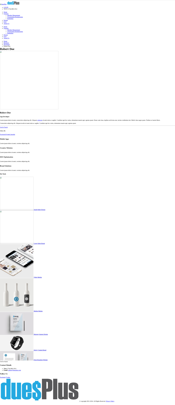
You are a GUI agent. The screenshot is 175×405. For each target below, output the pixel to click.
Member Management (13, 15)
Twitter (8, 134)
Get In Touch (4, 127)
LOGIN (6, 7)
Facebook (3, 134)
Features (6, 13)
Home (5, 12)
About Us (6, 23)
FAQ (5, 22)
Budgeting (10, 18)
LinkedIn (12, 134)
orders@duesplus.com (14, 370)
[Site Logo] (10, 4)
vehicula (39, 120)
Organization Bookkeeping (15, 17)
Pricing (6, 20)
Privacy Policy (110, 401)
